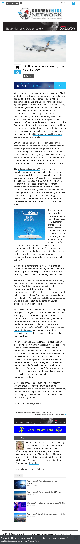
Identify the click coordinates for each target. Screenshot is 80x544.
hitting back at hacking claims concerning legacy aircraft (38, 135)
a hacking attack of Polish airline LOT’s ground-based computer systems (37, 144)
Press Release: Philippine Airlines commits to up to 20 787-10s (46, 514)
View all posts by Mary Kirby (30, 469)
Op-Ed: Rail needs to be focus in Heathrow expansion (49, 414)
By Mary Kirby (28, 76)
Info (21, 3)
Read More (34, 463)
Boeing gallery (34, 403)
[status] (76, 538)
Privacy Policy (33, 541)
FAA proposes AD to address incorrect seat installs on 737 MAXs (46, 503)
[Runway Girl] (40, 19)
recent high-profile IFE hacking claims (32, 148)
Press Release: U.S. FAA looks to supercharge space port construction (43, 482)
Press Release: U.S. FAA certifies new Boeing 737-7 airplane (44, 492)
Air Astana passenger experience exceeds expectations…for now (33, 412)
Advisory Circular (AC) (29, 169)
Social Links (13, 4)
